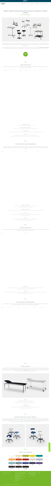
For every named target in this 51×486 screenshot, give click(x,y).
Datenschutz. (15, 484)
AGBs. (12, 484)
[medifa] (3, 3)
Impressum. (18, 484)
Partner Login (16, 480)
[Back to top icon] (49, 484)
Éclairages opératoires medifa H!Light (19, 474)
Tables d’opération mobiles (18, 475)
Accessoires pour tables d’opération (19, 478)
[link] (25, 54)
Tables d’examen (17, 479)
